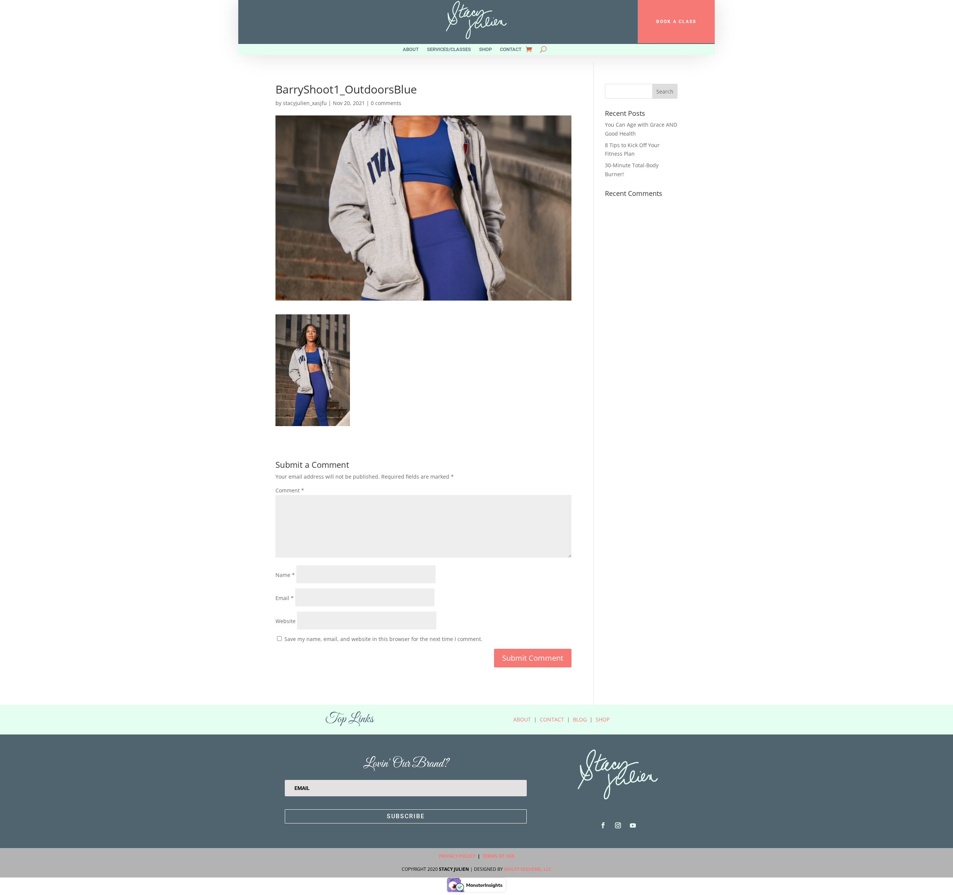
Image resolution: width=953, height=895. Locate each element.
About (411, 49)
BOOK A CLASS (676, 21)
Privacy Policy (457, 856)
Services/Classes (449, 49)
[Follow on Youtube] (633, 825)
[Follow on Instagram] (618, 825)
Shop (485, 49)
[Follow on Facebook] (603, 825)
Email (284, 598)
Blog (580, 719)
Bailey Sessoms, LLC (528, 869)
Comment (289, 490)
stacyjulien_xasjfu (305, 103)
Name (285, 574)
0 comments (386, 103)
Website (285, 621)
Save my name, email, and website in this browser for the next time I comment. (383, 638)
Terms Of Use (498, 856)
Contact (511, 49)
